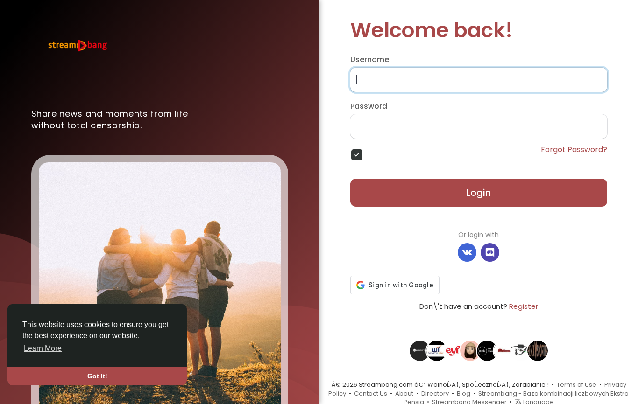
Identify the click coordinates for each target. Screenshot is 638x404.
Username (369, 60)
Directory (435, 393)
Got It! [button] (97, 376)
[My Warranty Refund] (470, 350)
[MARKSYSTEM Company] (420, 350)
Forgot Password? (574, 150)
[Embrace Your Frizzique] (453, 350)
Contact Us (370, 393)
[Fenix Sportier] (537, 350)
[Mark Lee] (487, 350)
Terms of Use (576, 384)
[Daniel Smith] (520, 350)
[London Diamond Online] (504, 350)
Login (478, 192)
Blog (463, 393)
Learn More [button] (43, 348)
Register (523, 306)
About (404, 393)
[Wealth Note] (436, 350)
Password (368, 106)
